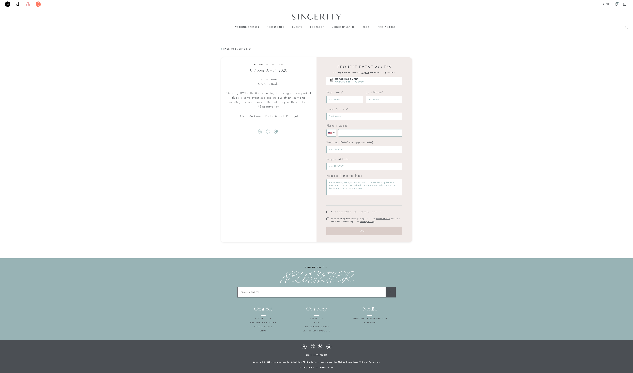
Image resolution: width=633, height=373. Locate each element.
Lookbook (317, 27)
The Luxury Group (316, 327)
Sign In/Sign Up (317, 355)
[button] (331, 133)
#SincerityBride (343, 27)
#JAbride (370, 323)
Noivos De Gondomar (269, 65)
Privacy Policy (367, 222)
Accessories (275, 27)
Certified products (316, 331)
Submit (364, 231)
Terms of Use (383, 219)
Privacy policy (307, 368)
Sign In (365, 73)
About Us (316, 319)
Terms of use (326, 368)
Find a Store (386, 27)
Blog (366, 27)
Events (297, 27)
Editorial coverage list (370, 319)
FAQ (316, 323)
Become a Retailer (263, 323)
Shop (606, 4)
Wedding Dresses (247, 27)
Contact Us (263, 319)
